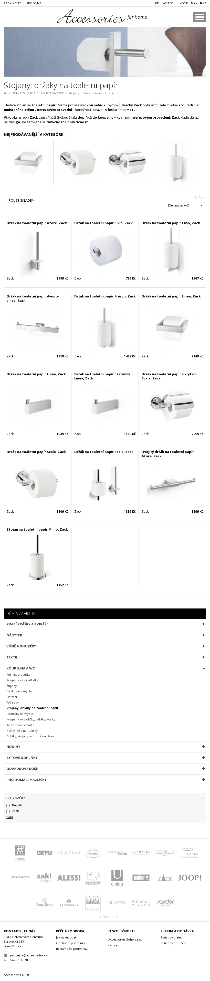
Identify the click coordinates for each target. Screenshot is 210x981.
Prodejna (33, 3)
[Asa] (93, 903)
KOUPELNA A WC (52, 93)
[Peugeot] (93, 878)
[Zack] (165, 878)
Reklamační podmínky (71, 949)
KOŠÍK (193, 3)
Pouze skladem (22, 200)
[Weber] (141, 878)
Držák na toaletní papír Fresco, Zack (105, 296)
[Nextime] (69, 853)
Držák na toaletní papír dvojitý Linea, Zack (33, 298)
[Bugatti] (21, 878)
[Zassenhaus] (69, 903)
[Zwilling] (21, 853)
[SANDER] (165, 903)
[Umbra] (117, 878)
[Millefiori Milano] (141, 903)
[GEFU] (45, 853)
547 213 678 (19, 960)
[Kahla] (189, 853)
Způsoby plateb (172, 937)
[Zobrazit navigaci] (199, 17)
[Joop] (189, 878)
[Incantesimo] (117, 853)
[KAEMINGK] (141, 853)
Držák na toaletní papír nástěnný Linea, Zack (102, 376)
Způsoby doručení (173, 943)
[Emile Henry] (45, 903)
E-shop (113, 945)
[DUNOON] (117, 903)
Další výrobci (107, 917)
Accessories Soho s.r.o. (125, 939)
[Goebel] (93, 853)
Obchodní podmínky (70, 943)
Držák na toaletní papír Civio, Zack (103, 223)
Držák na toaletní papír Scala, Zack (36, 451)
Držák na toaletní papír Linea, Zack (171, 296)
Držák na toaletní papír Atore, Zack (37, 223)
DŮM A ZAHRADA (23, 93)
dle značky (15, 798)
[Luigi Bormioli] (165, 853)
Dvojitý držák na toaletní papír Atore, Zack (168, 453)
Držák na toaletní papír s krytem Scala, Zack (169, 376)
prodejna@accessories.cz (28, 955)
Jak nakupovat (66, 937)
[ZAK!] (45, 878)
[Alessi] (69, 878)
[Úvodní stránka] (94, 22)
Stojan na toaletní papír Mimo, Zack (37, 529)
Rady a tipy (12, 3)
